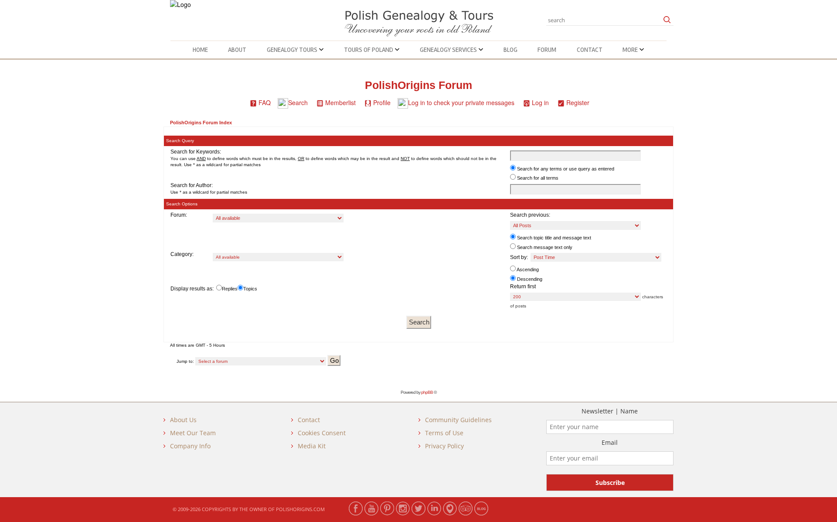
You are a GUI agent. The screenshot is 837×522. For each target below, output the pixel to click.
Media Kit (312, 446)
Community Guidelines (458, 420)
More (631, 50)
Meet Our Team (193, 433)
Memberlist (340, 102)
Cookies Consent (322, 433)
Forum (547, 50)
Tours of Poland (369, 50)
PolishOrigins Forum (418, 85)
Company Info (190, 446)
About (237, 50)
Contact (589, 50)
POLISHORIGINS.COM (300, 509)
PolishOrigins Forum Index (201, 122)
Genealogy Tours (293, 50)
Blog (510, 50)
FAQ (265, 102)
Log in (540, 102)
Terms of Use (444, 433)
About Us (183, 420)
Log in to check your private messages (461, 102)
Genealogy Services (449, 50)
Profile (382, 102)
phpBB (427, 392)
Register (577, 102)
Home (200, 50)
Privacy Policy (444, 446)
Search (298, 102)
